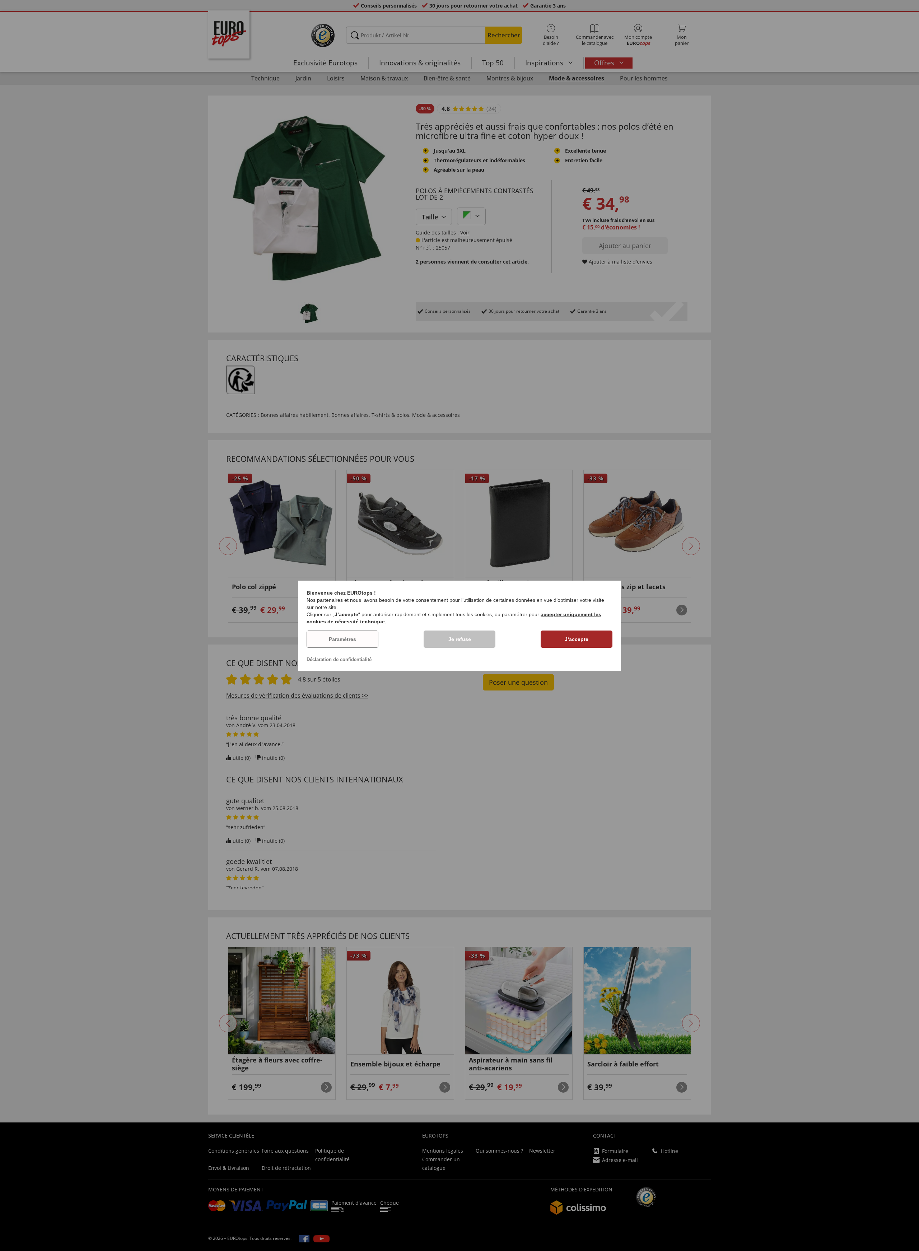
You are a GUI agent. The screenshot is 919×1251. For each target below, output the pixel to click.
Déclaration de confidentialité (339, 659)
